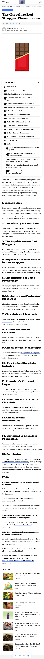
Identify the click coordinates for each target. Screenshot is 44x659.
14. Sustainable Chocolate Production (20, 137)
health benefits (8, 340)
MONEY (17, 588)
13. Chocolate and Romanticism (18, 133)
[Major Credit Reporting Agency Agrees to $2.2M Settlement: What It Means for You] (8, 615)
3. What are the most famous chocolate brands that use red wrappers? (22, 160)
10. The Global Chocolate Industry (19, 122)
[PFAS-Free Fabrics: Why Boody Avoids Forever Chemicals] (8, 637)
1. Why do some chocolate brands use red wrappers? (22, 149)
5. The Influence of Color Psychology (20, 104)
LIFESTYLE (17, 639)
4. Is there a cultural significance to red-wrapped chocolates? (22, 166)
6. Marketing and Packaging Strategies (20, 107)
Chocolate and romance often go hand (17, 426)
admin (11, 28)
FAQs (9, 144)
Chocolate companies (10, 304)
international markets (20, 376)
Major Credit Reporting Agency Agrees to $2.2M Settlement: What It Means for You (27, 615)
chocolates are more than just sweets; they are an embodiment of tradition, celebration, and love (22, 469)
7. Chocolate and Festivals (15, 111)
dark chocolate (27, 506)
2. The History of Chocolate (16, 90)
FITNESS (17, 630)
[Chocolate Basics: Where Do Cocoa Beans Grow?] (8, 576)
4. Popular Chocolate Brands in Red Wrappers (18, 99)
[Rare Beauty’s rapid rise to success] (8, 605)
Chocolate (7, 10)
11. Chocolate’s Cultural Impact (17, 126)
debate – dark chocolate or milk (23, 407)
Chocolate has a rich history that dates (17, 228)
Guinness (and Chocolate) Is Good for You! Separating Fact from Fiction (27, 646)
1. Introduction (11, 87)
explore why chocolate (22, 252)
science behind (35, 340)
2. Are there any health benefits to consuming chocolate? (20, 155)
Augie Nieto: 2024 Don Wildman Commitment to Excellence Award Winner (27, 625)
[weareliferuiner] (22, 2)
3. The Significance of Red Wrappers (19, 94)
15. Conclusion (12, 140)
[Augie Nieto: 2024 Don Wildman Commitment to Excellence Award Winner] (8, 626)
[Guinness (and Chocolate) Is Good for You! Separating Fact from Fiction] (8, 647)
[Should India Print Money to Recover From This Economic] (8, 586)
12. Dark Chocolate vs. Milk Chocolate (20, 129)
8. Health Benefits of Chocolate (18, 115)
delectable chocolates (22, 525)
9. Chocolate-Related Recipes (17, 118)
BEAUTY (17, 607)
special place (31, 213)
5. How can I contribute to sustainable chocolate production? (21, 172)
